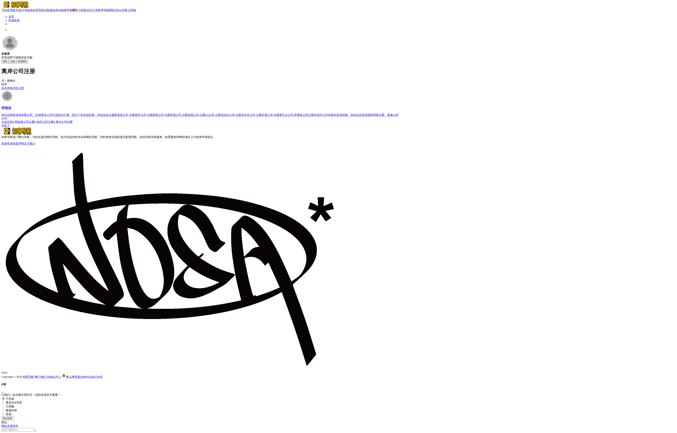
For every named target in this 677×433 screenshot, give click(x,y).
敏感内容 (11, 410)
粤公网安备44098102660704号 (84, 376)
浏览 (15, 88)
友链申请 (7, 143)
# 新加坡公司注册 (24, 121)
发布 (4, 88)
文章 (10, 425)
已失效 (9, 398)
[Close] (2, 392)
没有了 (5, 125)
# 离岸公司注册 (63, 121)
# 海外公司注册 (44, 121)
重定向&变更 (13, 402)
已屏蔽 (9, 406)
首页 (11, 16)
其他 (8, 414)
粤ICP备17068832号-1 (48, 376)
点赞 (21, 88)
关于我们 (29, 143)
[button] (4, 422)
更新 (10, 88)
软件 (15, 425)
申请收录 (14, 20)
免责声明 (18, 143)
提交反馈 (7, 418)
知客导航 (28, 376)
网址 (4, 425)
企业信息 (7, 121)
